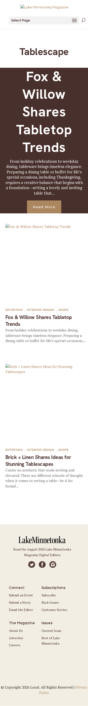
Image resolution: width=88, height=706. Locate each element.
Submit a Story (20, 602)
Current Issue (51, 630)
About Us (16, 630)
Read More (44, 207)
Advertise (16, 638)
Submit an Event (21, 595)
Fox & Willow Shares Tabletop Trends (44, 112)
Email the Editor (21, 609)
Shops (63, 309)
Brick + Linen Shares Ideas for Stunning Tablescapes (38, 460)
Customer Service (54, 609)
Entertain (14, 309)
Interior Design (40, 309)
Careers (14, 645)
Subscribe (49, 595)
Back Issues (50, 602)
